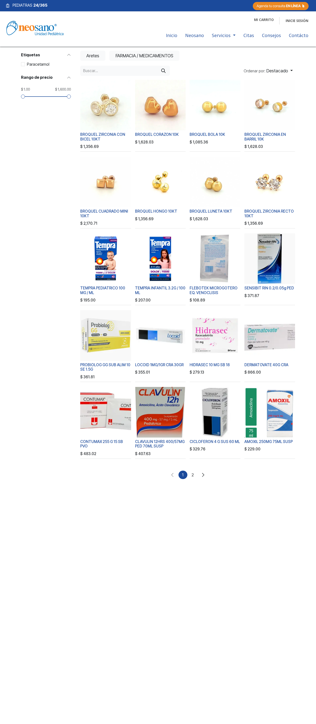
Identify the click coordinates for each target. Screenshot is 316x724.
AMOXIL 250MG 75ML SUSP (268, 441)
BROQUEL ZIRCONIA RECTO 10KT (269, 213)
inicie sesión (297, 21)
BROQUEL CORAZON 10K (157, 134)
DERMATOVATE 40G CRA (266, 364)
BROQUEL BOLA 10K (207, 134)
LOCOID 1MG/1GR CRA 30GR (159, 364)
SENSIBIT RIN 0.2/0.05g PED (269, 288)
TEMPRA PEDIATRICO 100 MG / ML (102, 290)
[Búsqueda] (163, 71)
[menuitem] (171, 36)
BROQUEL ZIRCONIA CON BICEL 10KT (102, 136)
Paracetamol (38, 64)
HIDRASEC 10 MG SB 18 (210, 364)
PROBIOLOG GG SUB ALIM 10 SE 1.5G (105, 367)
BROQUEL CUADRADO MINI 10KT (104, 213)
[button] (268, 71)
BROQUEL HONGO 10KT (156, 211)
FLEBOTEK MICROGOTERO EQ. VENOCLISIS (213, 290)
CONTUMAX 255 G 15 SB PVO (101, 443)
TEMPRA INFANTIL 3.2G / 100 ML (160, 290)
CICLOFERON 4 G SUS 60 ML (215, 441)
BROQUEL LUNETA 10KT (211, 211)
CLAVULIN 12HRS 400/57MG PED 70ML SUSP (160, 443)
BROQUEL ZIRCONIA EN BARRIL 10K (265, 136)
